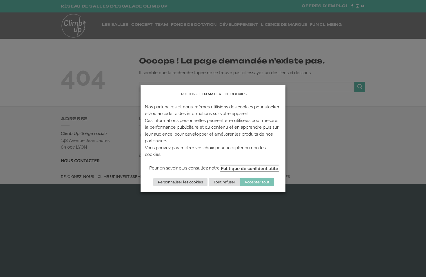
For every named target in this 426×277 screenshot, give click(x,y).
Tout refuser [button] (224, 182)
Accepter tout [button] (257, 182)
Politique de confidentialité (249, 168)
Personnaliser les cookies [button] (180, 182)
